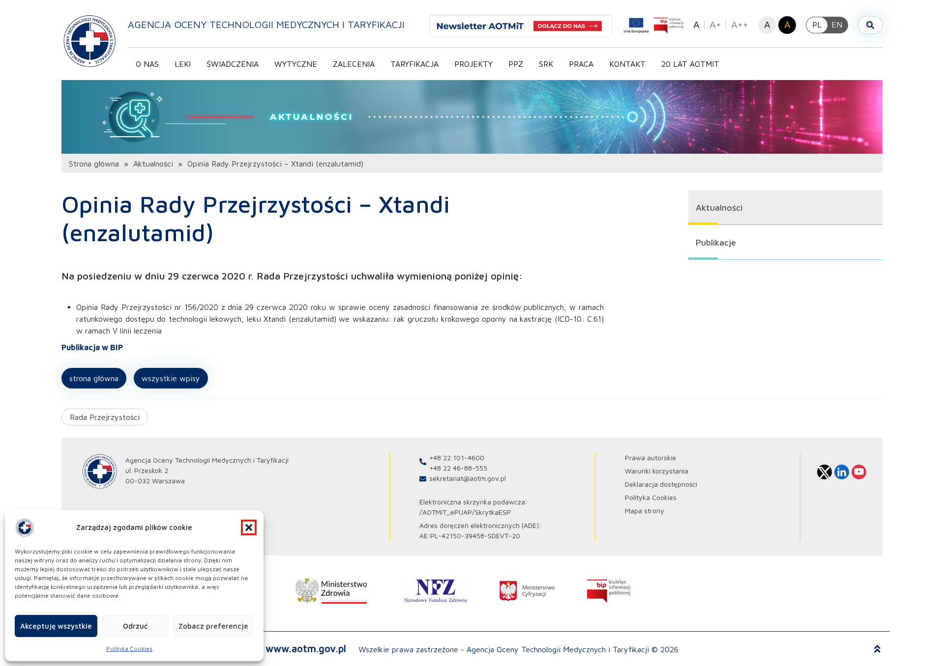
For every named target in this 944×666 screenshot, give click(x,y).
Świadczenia (232, 63)
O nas (147, 63)
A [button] (696, 24)
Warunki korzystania (656, 471)
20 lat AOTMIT (690, 63)
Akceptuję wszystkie (56, 626)
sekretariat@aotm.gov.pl (467, 478)
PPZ (515, 63)
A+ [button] (715, 24)
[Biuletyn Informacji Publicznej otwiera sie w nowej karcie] (668, 25)
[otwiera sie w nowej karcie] (331, 590)
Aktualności (153, 163)
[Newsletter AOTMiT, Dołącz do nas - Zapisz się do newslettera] (525, 26)
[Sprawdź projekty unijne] (636, 25)
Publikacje (716, 242)
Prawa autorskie (650, 457)
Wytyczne (295, 63)
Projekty (473, 63)
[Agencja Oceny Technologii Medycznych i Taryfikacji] (89, 40)
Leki (183, 63)
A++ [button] (739, 24)
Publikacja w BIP (92, 347)
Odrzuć (135, 626)
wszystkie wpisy (171, 378)
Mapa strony (644, 510)
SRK (546, 63)
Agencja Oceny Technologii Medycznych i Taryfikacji (266, 24)
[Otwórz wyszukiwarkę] (870, 25)
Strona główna (94, 163)
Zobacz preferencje (213, 626)
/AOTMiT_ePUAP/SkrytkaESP (465, 512)
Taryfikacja (414, 63)
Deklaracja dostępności (661, 484)
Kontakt (627, 63)
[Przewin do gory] (877, 649)
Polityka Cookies (129, 648)
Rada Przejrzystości (105, 417)
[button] (249, 527)
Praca (581, 63)
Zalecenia (354, 63)
